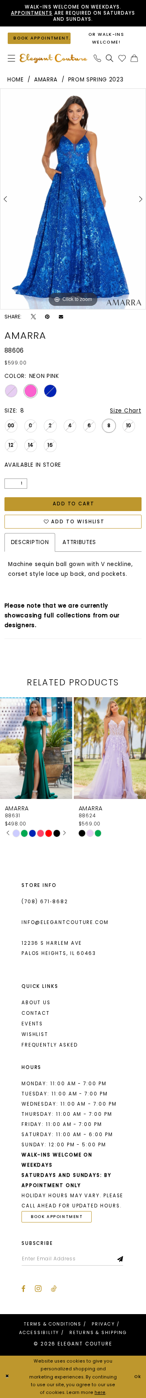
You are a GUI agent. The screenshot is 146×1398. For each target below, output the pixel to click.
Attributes (79, 542)
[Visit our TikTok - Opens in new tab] (53, 1288)
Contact (35, 1013)
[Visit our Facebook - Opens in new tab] (23, 1288)
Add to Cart (73, 503)
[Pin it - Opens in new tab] (47, 316)
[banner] (53, 58)
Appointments (32, 13)
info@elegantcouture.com (65, 922)
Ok (138, 1377)
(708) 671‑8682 (44, 901)
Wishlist (34, 1034)
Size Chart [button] (125, 411)
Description (30, 542)
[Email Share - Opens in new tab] (61, 317)
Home (15, 79)
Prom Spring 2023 (96, 79)
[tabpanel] (73, 199)
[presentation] (42, 748)
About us (36, 1002)
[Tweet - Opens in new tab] (33, 316)
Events (32, 1024)
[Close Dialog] (7, 1376)
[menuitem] (11, 58)
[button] (11, 58)
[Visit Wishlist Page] (122, 58)
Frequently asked (49, 1045)
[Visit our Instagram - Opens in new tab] (38, 1289)
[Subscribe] (120, 1259)
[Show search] (110, 58)
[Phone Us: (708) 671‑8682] (97, 58)
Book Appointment (57, 1216)
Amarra (46, 79)
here (99, 1392)
